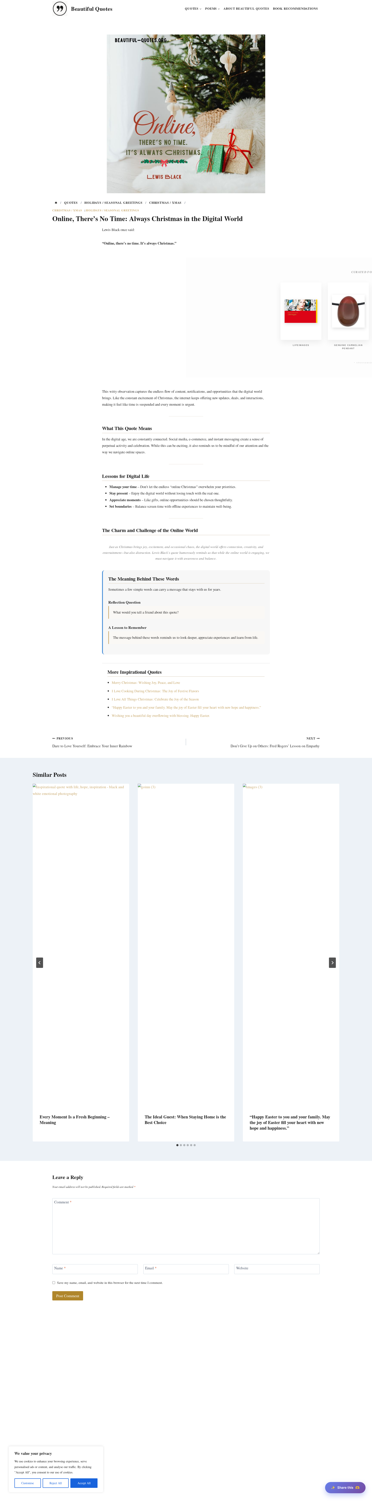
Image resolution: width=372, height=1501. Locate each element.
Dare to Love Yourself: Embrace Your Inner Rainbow (92, 742)
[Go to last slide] (39, 963)
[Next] (332, 963)
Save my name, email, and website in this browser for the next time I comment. (110, 1282)
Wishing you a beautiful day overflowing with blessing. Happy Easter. (161, 715)
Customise (27, 1483)
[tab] (177, 1145)
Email (151, 1267)
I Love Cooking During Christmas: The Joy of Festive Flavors (155, 690)
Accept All (84, 1483)
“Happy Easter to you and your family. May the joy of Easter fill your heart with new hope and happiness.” (186, 707)
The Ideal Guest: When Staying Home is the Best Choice (185, 1120)
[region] (56, 1469)
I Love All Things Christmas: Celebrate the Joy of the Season (155, 699)
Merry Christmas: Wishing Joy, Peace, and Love (146, 682)
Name (60, 1267)
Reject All (56, 1483)
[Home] (55, 202)
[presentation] (81, 945)
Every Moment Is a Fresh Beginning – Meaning (75, 1120)
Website (242, 1267)
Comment (63, 1201)
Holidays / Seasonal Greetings (112, 210)
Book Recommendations (295, 8)
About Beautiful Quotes (246, 8)
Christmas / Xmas (67, 210)
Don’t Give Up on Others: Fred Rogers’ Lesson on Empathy (275, 742)
